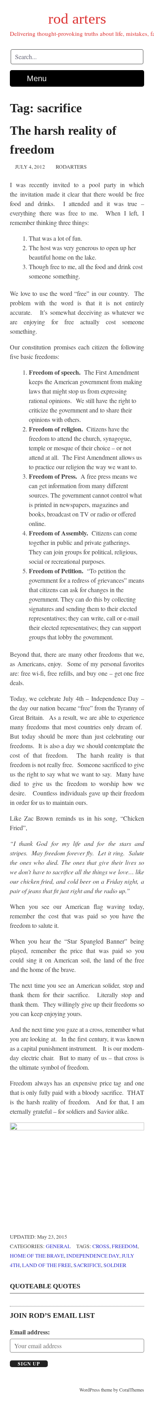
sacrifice (87, 1265)
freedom (124, 1246)
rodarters (71, 166)
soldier (114, 1265)
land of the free (46, 1265)
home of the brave (37, 1255)
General (58, 1246)
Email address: (30, 1331)
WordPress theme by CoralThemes (111, 1389)
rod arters (77, 18)
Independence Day (92, 1255)
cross (100, 1246)
